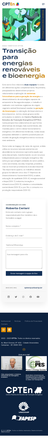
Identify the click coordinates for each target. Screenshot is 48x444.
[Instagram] (23, 297)
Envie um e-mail (24, 355)
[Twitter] (16, 297)
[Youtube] (38, 297)
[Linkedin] (8, 297)
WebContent (5, 432)
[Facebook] (30, 297)
